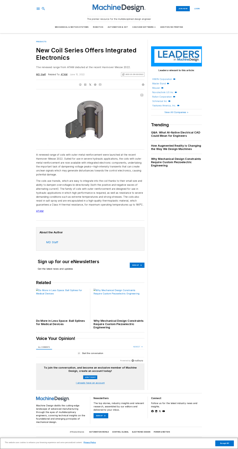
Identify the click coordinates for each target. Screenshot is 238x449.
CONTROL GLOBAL (120, 432)
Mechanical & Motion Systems (72, 27)
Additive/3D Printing (171, 27)
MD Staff (41, 74)
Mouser (156, 88)
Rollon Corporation (162, 96)
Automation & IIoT (118, 27)
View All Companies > (176, 112)
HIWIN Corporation (162, 79)
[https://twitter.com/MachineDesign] (160, 411)
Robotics (98, 27)
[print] (143, 84)
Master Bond (159, 83)
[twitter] (90, 84)
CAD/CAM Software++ (144, 27)
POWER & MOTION (162, 432)
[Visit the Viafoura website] (137, 360)
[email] (100, 84)
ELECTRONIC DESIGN (141, 432)
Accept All (224, 443)
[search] (43, 9)
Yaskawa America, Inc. (164, 105)
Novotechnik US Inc (163, 92)
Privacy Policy (90, 442)
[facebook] (80, 84)
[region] (90, 353)
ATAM (64, 74)
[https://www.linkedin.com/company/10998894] (156, 411)
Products (41, 42)
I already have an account (90, 382)
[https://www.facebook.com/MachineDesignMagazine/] (152, 411)
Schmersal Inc (159, 101)
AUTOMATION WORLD (99, 432)
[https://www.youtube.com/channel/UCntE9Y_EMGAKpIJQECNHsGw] (163, 411)
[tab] (44, 347)
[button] (38, 9)
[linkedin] (85, 84)
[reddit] (95, 84)
